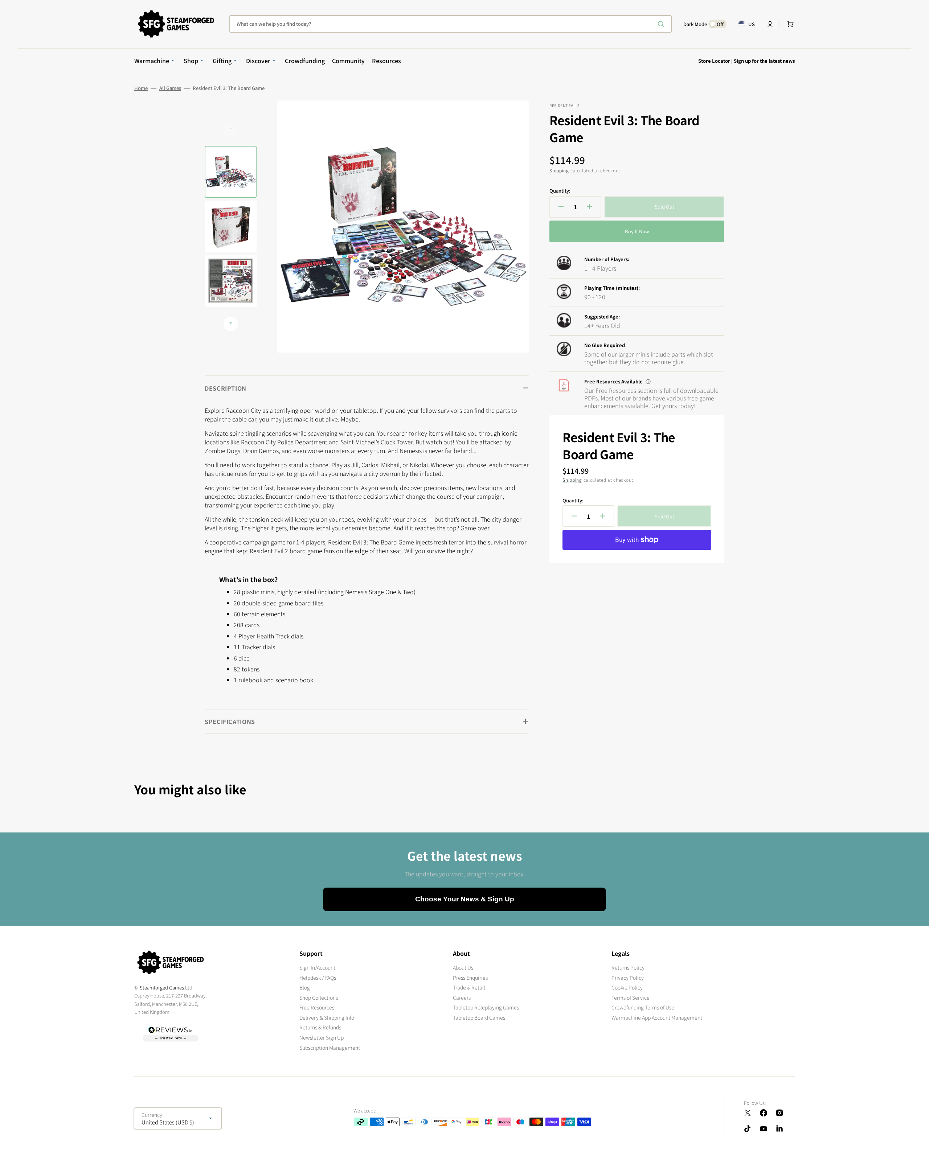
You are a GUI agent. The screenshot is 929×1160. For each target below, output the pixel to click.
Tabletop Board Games (479, 1017)
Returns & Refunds (320, 1027)
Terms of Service (630, 997)
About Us (463, 967)
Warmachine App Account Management (656, 1017)
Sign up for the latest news (764, 60)
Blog (304, 987)
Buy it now (637, 231)
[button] (770, 24)
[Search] (662, 24)
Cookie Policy (627, 987)
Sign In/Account (317, 967)
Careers (462, 997)
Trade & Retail (469, 987)
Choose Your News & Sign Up (464, 899)
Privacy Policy (627, 977)
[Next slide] (231, 324)
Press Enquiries (470, 977)
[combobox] (450, 24)
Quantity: (559, 191)
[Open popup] (648, 381)
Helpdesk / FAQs (317, 977)
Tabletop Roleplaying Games (486, 1007)
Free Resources (316, 1007)
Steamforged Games (162, 987)
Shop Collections (318, 997)
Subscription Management (329, 1047)
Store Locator (714, 60)
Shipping (559, 170)
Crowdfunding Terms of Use (642, 1007)
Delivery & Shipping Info (326, 1017)
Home (141, 88)
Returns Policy (627, 967)
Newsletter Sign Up (321, 1037)
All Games (170, 88)
